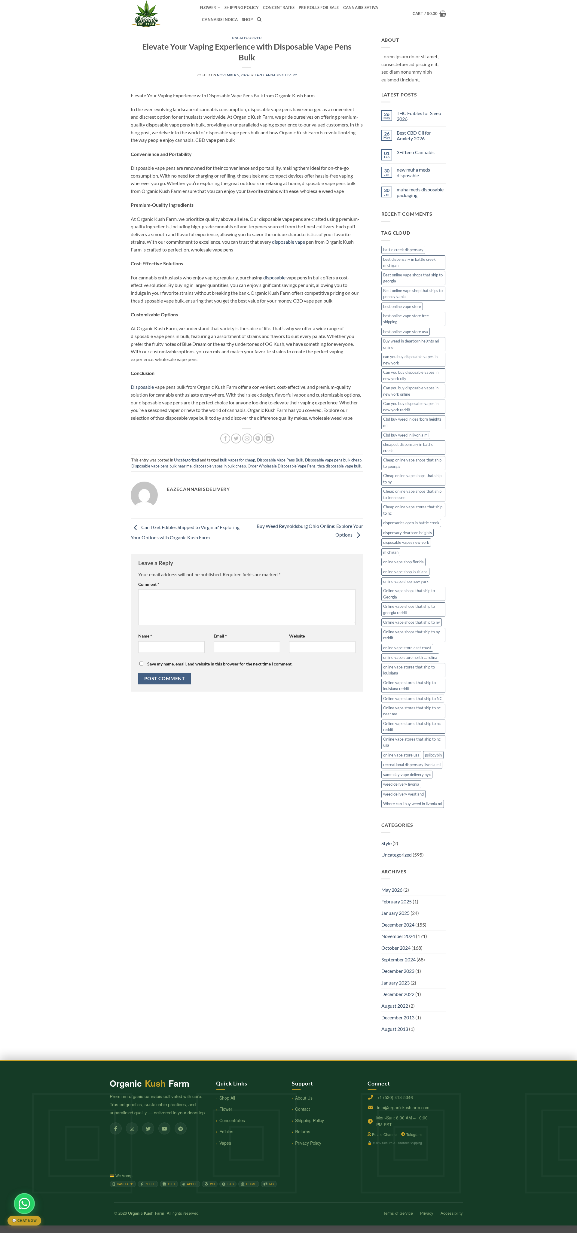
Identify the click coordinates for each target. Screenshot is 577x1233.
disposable (274, 277)
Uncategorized (246, 38)
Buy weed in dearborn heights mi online (411, 344)
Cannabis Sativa (360, 7)
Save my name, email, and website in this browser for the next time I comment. (219, 663)
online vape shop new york (406, 581)
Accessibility (452, 1213)
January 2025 (395, 913)
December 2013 (397, 1017)
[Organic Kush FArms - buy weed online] (161, 13)
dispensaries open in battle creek (411, 522)
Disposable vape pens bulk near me (161, 466)
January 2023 (395, 982)
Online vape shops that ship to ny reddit (411, 634)
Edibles (226, 1131)
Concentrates (232, 1120)
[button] (429, 13)
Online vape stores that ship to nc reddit (412, 726)
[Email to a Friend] (247, 438)
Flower (208, 7)
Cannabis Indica (220, 19)
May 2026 (391, 890)
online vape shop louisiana (405, 571)
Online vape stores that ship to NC (412, 698)
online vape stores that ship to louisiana (409, 670)
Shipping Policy (309, 1120)
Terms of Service (398, 1213)
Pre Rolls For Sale (319, 7)
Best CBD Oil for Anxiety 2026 (414, 135)
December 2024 (397, 924)
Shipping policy (241, 7)
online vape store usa (401, 755)
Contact (302, 1109)
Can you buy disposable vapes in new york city (410, 375)
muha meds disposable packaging (420, 192)
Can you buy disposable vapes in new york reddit (410, 406)
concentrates (279, 7)
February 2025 (396, 901)
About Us (304, 1098)
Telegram (414, 1134)
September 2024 (398, 959)
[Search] (259, 19)
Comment (148, 584)
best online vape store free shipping (406, 318)
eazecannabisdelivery (276, 75)
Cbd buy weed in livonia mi (406, 435)
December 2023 (397, 971)
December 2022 (397, 994)
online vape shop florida (403, 561)
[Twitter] (148, 1128)
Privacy (426, 1213)
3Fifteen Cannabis (416, 152)
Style (386, 843)
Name (145, 635)
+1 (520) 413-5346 (395, 1097)
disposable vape (288, 242)
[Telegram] (181, 1128)
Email (220, 635)
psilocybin (433, 755)
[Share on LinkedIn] (269, 438)
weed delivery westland (403, 794)
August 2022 (394, 1006)
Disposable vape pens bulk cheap (333, 460)
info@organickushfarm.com (403, 1107)
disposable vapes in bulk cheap (220, 466)
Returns (302, 1131)
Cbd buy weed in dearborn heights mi (412, 422)
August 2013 (394, 1029)
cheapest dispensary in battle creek (408, 447)
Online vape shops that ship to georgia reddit (409, 609)
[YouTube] (164, 1128)
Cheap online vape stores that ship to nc (412, 509)
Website (297, 635)
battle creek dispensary (403, 249)
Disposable (142, 387)
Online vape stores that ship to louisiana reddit (409, 685)
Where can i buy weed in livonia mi (412, 803)
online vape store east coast (407, 647)
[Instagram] (132, 1128)
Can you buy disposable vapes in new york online (410, 390)
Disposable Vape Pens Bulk (280, 460)
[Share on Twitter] (236, 438)
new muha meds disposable (413, 172)
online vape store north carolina (410, 657)
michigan (390, 552)
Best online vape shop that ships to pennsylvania (413, 293)
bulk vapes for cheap (237, 460)
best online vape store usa (405, 331)
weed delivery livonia (401, 784)
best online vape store (402, 306)
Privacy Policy (308, 1143)
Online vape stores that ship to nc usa (412, 742)
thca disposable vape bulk (339, 466)
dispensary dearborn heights (407, 532)
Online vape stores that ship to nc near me (412, 710)
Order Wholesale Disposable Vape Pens (282, 466)
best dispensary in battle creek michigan (409, 262)
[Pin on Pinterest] (258, 438)
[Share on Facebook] (225, 438)
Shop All (227, 1098)
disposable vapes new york (406, 542)
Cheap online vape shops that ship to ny (412, 478)
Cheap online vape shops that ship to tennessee (412, 494)
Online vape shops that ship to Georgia (409, 593)
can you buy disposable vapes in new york (410, 359)
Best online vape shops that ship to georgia (413, 277)
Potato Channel (385, 1134)
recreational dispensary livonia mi (412, 764)
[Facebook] (116, 1128)
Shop (247, 19)
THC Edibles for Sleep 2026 (419, 116)
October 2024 (396, 948)
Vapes (225, 1143)
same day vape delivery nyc (407, 774)
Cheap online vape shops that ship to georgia (412, 463)
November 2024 (398, 936)
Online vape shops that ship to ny (411, 622)
